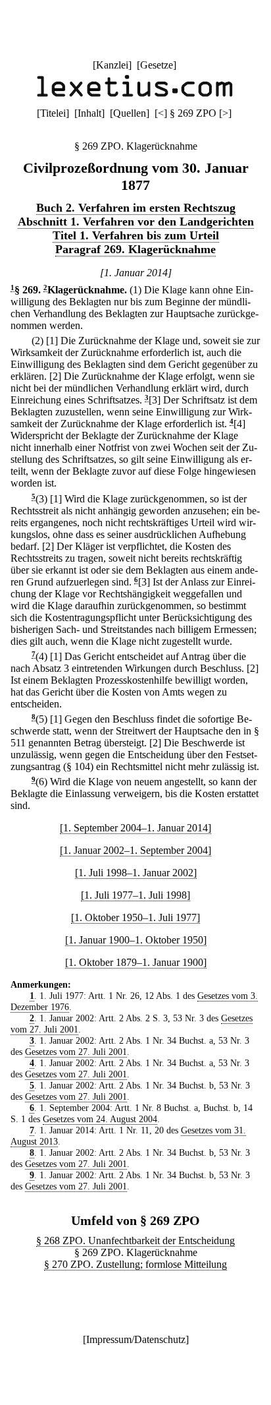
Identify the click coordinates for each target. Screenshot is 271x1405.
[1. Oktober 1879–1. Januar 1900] (136, 962)
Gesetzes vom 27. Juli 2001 (76, 1051)
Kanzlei (112, 65)
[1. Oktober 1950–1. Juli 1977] (135, 917)
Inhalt (89, 113)
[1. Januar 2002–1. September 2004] (135, 850)
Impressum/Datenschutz (135, 1339)
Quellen (129, 113)
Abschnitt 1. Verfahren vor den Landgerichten (136, 221)
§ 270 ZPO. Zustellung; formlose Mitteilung (135, 1264)
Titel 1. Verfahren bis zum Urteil (136, 235)
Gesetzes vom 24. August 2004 (100, 1119)
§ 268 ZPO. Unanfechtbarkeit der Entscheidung (135, 1240)
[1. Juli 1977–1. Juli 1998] (135, 895)
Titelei (53, 113)
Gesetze (156, 65)
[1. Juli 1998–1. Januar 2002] (136, 872)
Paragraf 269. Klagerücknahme (135, 249)
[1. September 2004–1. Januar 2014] (135, 827)
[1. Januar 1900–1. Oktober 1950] (136, 939)
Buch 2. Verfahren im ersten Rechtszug (135, 207)
